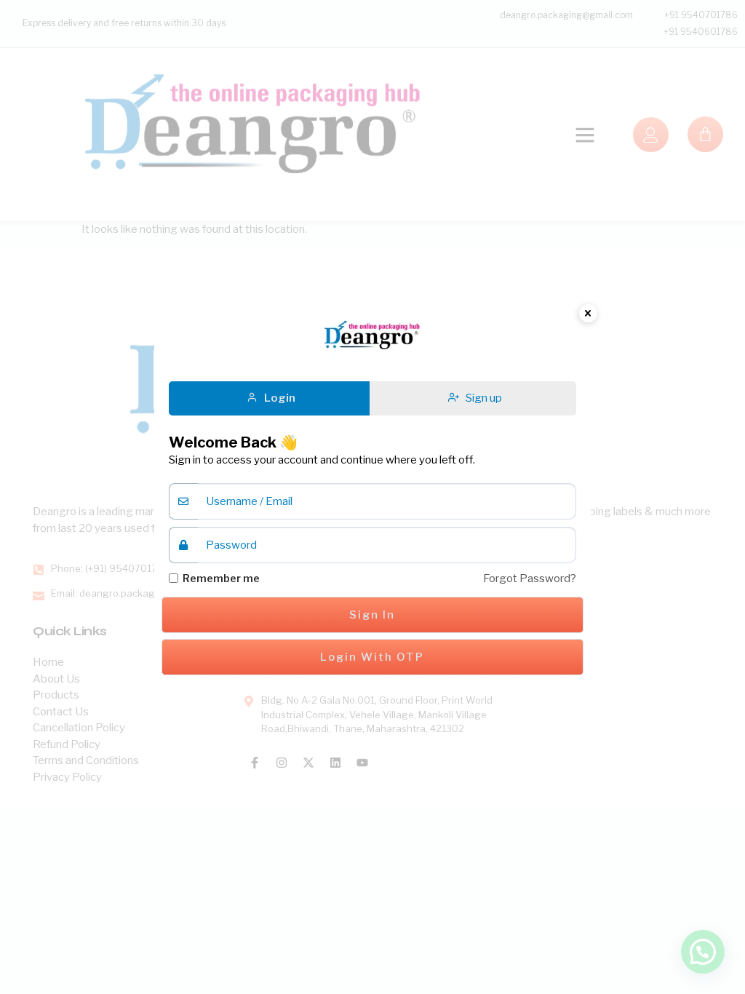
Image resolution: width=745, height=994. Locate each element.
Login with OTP (372, 657)
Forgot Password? (529, 578)
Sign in (372, 614)
